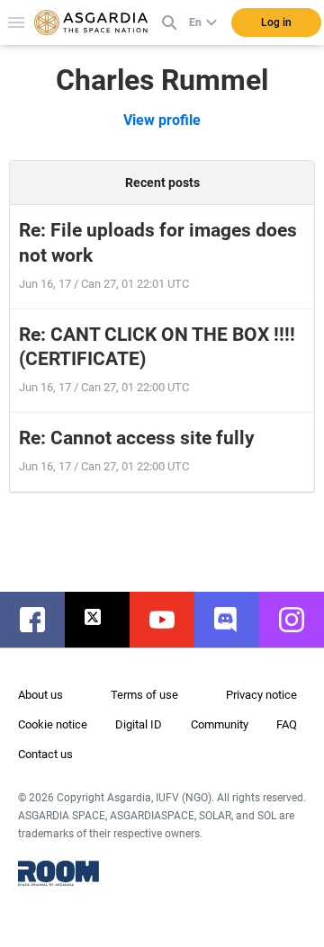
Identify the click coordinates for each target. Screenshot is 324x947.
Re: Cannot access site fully (137, 438)
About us (40, 694)
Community (219, 724)
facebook (41, 620)
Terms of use (144, 694)
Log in (276, 22)
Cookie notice (52, 724)
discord (235, 620)
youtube (171, 620)
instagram (300, 620)
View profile (162, 120)
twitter (106, 620)
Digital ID (138, 724)
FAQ (286, 724)
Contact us (45, 754)
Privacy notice (261, 694)
